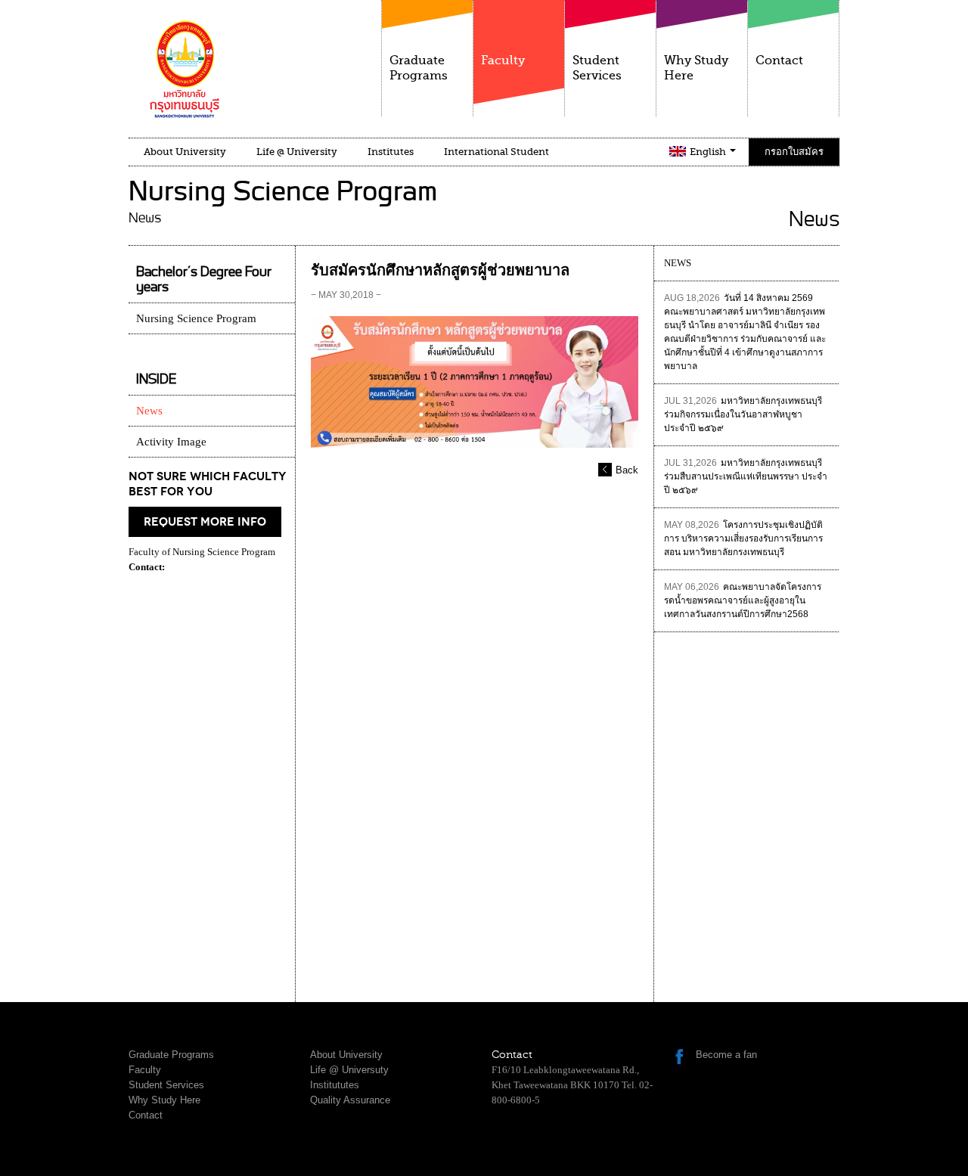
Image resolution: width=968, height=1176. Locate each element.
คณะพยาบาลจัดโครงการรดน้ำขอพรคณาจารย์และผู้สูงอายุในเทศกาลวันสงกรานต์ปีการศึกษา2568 (742, 600)
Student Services (597, 68)
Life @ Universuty (349, 1069)
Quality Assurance (350, 1100)
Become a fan (726, 1054)
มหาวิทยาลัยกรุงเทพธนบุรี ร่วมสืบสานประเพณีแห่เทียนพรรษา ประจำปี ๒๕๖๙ (745, 476)
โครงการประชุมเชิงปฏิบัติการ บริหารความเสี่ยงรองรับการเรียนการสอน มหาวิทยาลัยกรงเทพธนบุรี (743, 538)
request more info (205, 522)
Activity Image (171, 442)
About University (185, 151)
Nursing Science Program (196, 318)
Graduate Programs (418, 68)
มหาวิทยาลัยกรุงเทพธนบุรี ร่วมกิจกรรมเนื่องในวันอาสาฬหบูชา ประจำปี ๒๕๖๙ (743, 414)
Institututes (334, 1085)
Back (627, 470)
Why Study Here (696, 68)
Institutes (391, 151)
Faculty (503, 60)
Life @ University (296, 151)
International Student (496, 151)
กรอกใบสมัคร (794, 151)
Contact (779, 60)
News (149, 411)
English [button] (709, 151)
